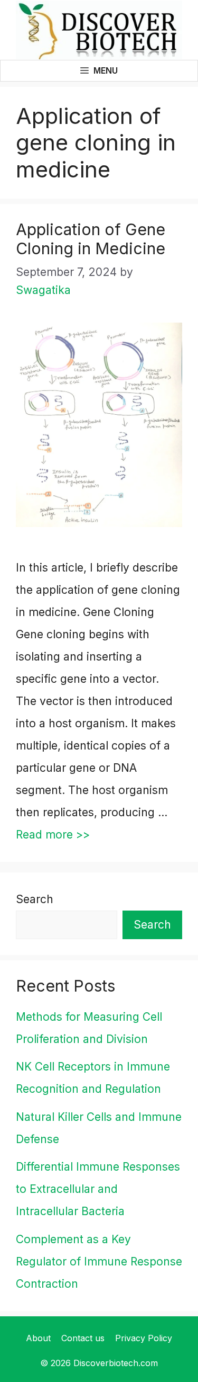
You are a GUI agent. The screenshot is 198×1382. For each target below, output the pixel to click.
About (38, 1338)
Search (34, 899)
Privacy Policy (143, 1338)
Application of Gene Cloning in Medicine (90, 239)
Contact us (83, 1338)
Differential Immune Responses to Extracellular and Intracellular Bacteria (98, 1189)
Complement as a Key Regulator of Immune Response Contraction (99, 1261)
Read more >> (53, 834)
